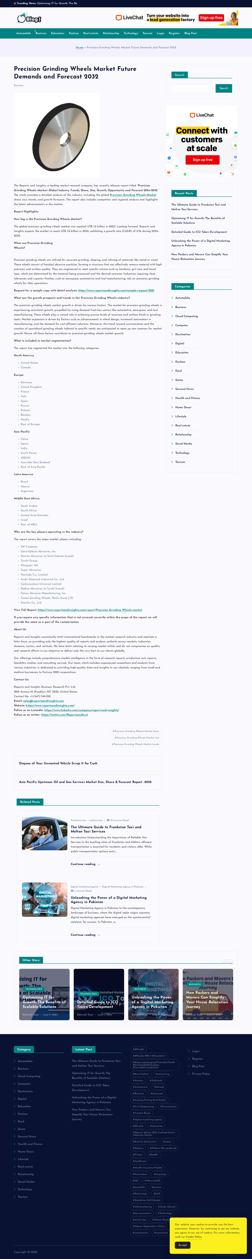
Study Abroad (167, 1207)
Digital (179, 343)
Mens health (153, 1181)
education (157, 1126)
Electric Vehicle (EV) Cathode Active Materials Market (154, 1134)
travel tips (140, 1220)
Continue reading (84, 864)
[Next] (230, 959)
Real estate (90, 33)
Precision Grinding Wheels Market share (137, 731)
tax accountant (143, 1213)
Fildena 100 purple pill (164, 1148)
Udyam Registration (165, 1220)
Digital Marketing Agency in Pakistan (123, 887)
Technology (131, 33)
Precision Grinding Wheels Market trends (136, 744)
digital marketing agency (84, 887)
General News (184, 389)
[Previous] (224, 959)
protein (157, 1187)
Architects (157, 1080)
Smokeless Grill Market (147, 1200)
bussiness (158, 1093)
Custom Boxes (143, 1113)
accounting (163, 1074)
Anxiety (139, 1080)
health (154, 1154)
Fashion (74, 33)
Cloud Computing (186, 316)
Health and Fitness (187, 398)
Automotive (141, 1087)
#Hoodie (139, 1049)
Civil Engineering (144, 1106)
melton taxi (96, 820)
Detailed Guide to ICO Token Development (199, 232)
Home (79, 47)
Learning (161, 1174)
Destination (182, 334)
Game (179, 380)
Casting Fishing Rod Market (150, 1100)
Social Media (183, 443)
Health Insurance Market (148, 1168)
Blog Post (190, 33)
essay (168, 1141)
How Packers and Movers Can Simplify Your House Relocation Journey (92, 1114)
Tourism (147, 33)
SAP (157, 1194)
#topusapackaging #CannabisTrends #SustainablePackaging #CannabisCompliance (154, 1065)
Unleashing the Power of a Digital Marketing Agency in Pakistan (98, 1002)
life (136, 1181)
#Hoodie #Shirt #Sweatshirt (150, 1056)
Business (41, 33)
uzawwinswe (141, 1233)
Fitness (138, 1154)
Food (178, 371)
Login (160, 33)
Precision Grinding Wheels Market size (137, 738)
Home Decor (183, 407)
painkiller (140, 1187)
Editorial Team (31, 1015)
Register (174, 33)
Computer (181, 325)
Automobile (23, 33)
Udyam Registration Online (150, 1226)
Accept (182, 1245)
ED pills (139, 1126)
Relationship (111, 33)
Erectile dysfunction (146, 1141)
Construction (169, 1106)
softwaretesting (143, 1207)
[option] (44, 994)
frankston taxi (78, 820)
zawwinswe (162, 1233)
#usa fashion (142, 1074)
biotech (160, 1087)
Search (179, 75)
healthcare (140, 1161)
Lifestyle (180, 416)
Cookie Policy (194, 1237)
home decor (141, 1174)
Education (57, 33)
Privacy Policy (201, 1074)
